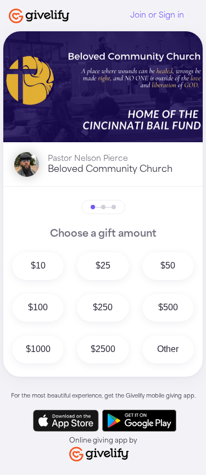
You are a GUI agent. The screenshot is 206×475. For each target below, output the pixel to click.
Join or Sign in (157, 15)
